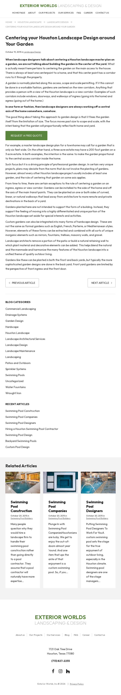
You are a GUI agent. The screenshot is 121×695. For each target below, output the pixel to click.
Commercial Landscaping (20, 309)
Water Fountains (15, 387)
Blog (67, 634)
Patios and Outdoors (18, 363)
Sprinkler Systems (15, 369)
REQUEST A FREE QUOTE (26, 135)
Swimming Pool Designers (20, 423)
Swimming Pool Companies (21, 417)
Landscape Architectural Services (25, 339)
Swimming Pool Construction (22, 411)
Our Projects (35, 634)
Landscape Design (57, 22)
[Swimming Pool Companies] (60, 482)
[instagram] (60, 671)
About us (20, 634)
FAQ (76, 634)
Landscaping (13, 357)
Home (8, 22)
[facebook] (53, 671)
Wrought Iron (13, 393)
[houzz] (68, 671)
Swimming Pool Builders (22, 518)
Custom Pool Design (17, 447)
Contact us (99, 634)
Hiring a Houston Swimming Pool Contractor (31, 429)
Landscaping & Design (60, 5)
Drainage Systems (16, 315)
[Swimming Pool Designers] (98, 482)
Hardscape (11, 327)
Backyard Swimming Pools (20, 441)
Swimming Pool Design (18, 435)
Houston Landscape (29, 22)
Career (86, 634)
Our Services (53, 634)
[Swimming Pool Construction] (22, 482)
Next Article (100, 283)
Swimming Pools (15, 375)
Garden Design (14, 321)
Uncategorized (14, 381)
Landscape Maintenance (20, 351)
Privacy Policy (77, 684)
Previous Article (23, 283)
